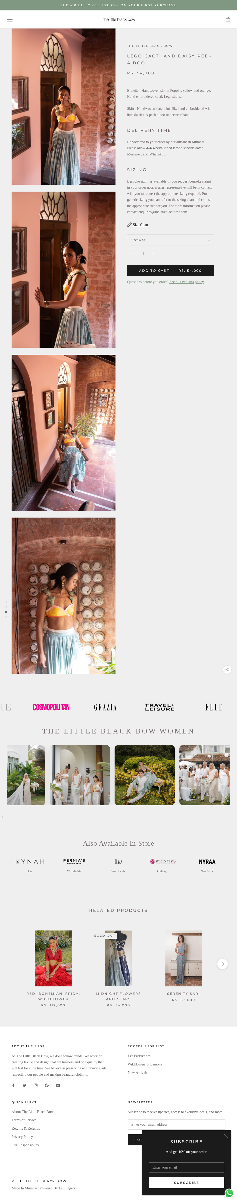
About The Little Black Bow (33, 1112)
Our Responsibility (25, 1145)
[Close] (226, 1136)
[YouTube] (58, 1085)
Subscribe (186, 1183)
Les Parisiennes (139, 1056)
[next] (222, 964)
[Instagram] (35, 1085)
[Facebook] (13, 1085)
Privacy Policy (22, 1137)
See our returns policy (186, 282)
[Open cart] (228, 19)
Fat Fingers (67, 1188)
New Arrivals (137, 1073)
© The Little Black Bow (39, 1181)
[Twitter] (24, 1085)
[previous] (14, 964)
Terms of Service (24, 1120)
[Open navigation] (9, 20)
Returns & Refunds (26, 1128)
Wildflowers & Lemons (145, 1064)
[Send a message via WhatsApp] (229, 1193)
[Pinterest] (47, 1085)
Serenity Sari (183, 994)
